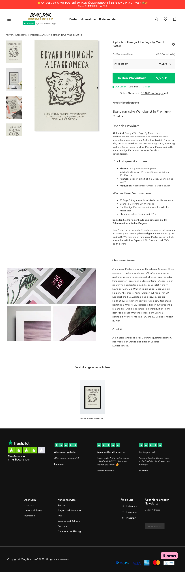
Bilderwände (107, 19)
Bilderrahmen (88, 19)
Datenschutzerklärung (69, 531)
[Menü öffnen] (9, 19)
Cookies (62, 526)
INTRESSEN (20, 35)
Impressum (29, 515)
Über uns (28, 505)
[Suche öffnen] (156, 19)
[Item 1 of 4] (66, 88)
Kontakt (62, 505)
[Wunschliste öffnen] (165, 19)
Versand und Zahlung (69, 521)
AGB (60, 515)
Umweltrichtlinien (33, 510)
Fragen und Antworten (69, 510)
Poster (73, 19)
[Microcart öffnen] (174, 19)
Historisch (33, 35)
